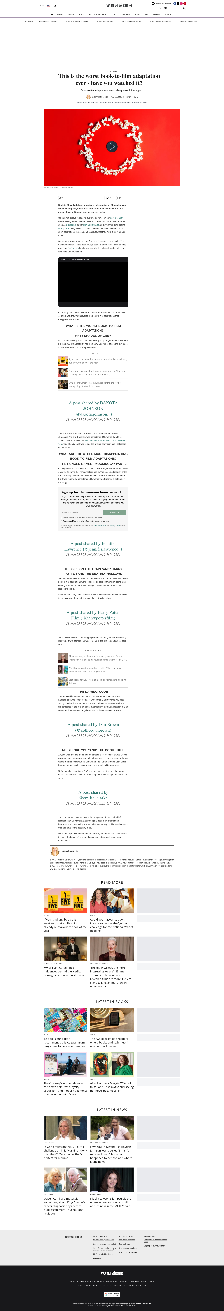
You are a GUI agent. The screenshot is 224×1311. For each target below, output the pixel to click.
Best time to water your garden (76, 21)
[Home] (52, 15)
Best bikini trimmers (127, 1240)
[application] (93, 282)
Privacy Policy (115, 525)
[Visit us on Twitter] (178, 3)
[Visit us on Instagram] (181, 3)
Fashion (59, 15)
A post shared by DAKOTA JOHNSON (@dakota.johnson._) (93, 408)
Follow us (111, 198)
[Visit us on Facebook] (174, 3)
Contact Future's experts (92, 1282)
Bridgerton (71, 225)
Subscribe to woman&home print (155, 1241)
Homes (82, 15)
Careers (97, 1286)
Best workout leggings (128, 1248)
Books (115, 71)
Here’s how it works (140, 102)
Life (113, 15)
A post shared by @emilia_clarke (93, 795)
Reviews (156, 15)
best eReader (116, 218)
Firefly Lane (63, 228)
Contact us (111, 1282)
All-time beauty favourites (103, 1240)
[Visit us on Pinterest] (184, 3)
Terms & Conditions (100, 525)
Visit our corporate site (143, 1304)
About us (74, 1282)
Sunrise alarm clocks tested (104, 1244)
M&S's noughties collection (131, 21)
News (136, 97)
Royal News (125, 15)
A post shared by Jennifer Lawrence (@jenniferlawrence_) (93, 546)
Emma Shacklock (101, 97)
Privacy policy (147, 1282)
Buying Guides (141, 15)
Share (64, 198)
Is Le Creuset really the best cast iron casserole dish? (104, 1249)
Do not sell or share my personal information (124, 1286)
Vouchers (97, 1258)
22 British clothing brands (103, 1254)
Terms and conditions (129, 1282)
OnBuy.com (73, 248)
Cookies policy (84, 1286)
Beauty (71, 15)
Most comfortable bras (128, 1252)
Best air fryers (124, 1244)
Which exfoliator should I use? (161, 21)
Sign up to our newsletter (154, 1246)
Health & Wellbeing (98, 15)
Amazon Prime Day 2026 (48, 21)
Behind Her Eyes (91, 225)
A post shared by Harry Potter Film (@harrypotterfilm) (93, 615)
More (167, 15)
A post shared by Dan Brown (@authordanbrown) (93, 727)
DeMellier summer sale (188, 21)
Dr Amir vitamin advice (105, 21)
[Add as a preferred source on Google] (112, 1294)
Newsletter (123, 198)
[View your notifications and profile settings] (55, 5)
